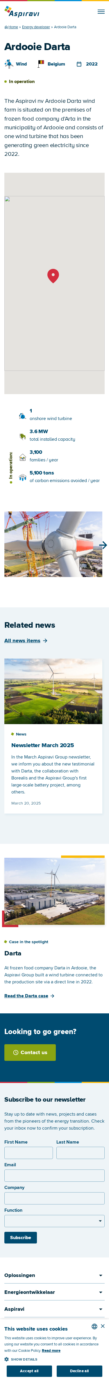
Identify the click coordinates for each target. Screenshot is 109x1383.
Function (13, 1210)
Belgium (56, 64)
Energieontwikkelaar (29, 1292)
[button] (54, 1358)
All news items (22, 640)
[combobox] (94, 1326)
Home (13, 27)
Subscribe (20, 1238)
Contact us (34, 1052)
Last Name (67, 1142)
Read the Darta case (26, 996)
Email (10, 1165)
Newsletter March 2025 (42, 745)
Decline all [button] (79, 1371)
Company (14, 1187)
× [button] (102, 1326)
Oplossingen (19, 1275)
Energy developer (36, 27)
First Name (16, 1142)
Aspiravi (14, 1309)
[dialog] (54, 1351)
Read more (51, 1350)
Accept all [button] (29, 1371)
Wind (21, 64)
